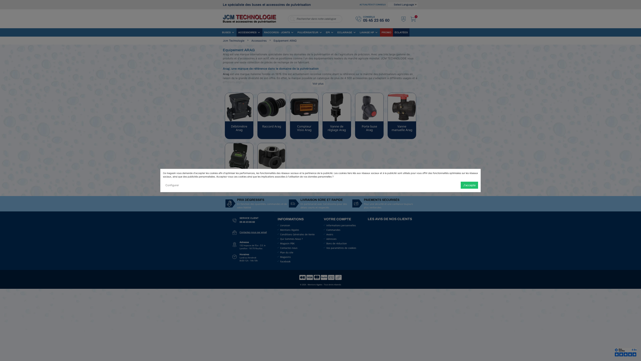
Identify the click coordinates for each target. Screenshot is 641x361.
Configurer (172, 185)
